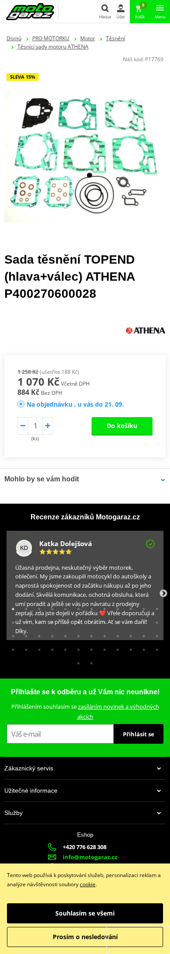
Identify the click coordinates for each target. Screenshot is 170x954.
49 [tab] (76, 661)
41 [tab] (63, 647)
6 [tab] (76, 607)
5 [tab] (63, 607)
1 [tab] (11, 607)
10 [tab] (128, 607)
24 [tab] (155, 620)
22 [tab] (128, 620)
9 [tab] (115, 607)
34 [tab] (128, 634)
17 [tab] (63, 620)
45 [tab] (115, 647)
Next (163, 593)
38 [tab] (24, 647)
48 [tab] (155, 647)
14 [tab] (24, 620)
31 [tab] (89, 634)
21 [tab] (115, 620)
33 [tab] (115, 634)
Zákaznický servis (28, 768)
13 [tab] (11, 620)
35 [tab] (141, 634)
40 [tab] (50, 647)
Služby (13, 812)
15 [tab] (37, 620)
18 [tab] (76, 620)
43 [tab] (89, 647)
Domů (14, 38)
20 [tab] (102, 620)
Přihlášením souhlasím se (85, 712)
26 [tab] (24, 634)
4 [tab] (50, 607)
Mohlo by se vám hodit (41, 479)
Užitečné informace (31, 790)
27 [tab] (37, 634)
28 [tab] (50, 634)
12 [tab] (155, 607)
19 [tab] (89, 620)
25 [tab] (11, 634)
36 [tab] (155, 634)
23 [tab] (141, 620)
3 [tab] (37, 607)
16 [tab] (50, 620)
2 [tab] (24, 607)
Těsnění (115, 38)
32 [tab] (102, 634)
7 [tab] (89, 607)
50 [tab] (89, 661)
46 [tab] (128, 647)
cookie (87, 884)
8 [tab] (102, 607)
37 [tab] (11, 647)
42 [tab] (76, 647)
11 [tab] (141, 607)
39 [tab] (37, 647)
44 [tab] (102, 647)
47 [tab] (141, 647)
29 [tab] (63, 634)
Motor (87, 38)
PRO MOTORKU (50, 38)
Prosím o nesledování (85, 937)
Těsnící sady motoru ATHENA (52, 46)
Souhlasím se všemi (85, 913)
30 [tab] (76, 634)
